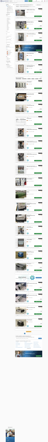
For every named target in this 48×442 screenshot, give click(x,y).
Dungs (8, 28)
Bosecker (8, 27)
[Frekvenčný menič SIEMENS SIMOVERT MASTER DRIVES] (21, 133)
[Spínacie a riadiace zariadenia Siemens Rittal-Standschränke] (21, 37)
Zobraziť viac (29, 348)
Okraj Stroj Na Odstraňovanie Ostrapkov (29, 343)
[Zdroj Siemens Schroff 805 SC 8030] (21, 311)
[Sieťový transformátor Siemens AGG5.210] (21, 323)
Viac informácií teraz (38, 277)
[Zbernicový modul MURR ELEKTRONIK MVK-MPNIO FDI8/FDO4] (21, 207)
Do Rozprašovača (18, 344)
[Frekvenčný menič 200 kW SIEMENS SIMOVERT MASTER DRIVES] (21, 145)
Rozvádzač (36, 78)
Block (8, 26)
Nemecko (9, 51)
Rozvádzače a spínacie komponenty (10, 6)
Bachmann (8, 19)
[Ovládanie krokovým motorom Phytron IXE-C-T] (21, 267)
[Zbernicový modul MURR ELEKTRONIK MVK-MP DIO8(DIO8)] (21, 218)
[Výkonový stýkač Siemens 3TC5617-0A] (21, 230)
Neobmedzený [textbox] (9, 50)
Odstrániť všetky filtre (32, 6)
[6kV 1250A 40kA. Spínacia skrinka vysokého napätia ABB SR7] (21, 194)
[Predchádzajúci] (40, 77)
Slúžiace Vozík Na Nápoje (28, 347)
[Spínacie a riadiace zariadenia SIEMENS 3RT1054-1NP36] (21, 97)
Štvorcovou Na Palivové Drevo (37, 347)
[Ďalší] (41, 77)
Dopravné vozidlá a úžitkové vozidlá (10, 9)
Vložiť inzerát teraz (38, 50)
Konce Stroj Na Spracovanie (19, 347)
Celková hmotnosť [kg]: (8, 39)
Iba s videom (8, 66)
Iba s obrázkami (9, 65)
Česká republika (10, 52)
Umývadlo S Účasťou (36, 344)
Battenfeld (29, 78)
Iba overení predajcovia (10, 67)
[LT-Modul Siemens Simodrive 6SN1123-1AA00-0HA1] (21, 298)
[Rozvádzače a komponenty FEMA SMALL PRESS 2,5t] (21, 25)
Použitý (8, 59)
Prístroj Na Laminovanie (27, 344)
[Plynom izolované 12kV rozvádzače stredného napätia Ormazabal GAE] (21, 121)
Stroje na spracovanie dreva (10, 11)
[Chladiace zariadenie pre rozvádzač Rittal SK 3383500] (21, 243)
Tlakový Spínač (41, 78)
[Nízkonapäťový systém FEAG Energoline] (21, 85)
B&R (7, 25)
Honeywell (8, 22)
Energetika (9, 5)
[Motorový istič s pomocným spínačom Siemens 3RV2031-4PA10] (21, 56)
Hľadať (40, 338)
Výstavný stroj (8, 58)
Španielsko (9, 53)
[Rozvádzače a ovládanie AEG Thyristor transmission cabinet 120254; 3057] (21, 69)
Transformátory (24, 78)
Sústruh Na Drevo (36, 343)
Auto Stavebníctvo (18, 343)
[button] (47, 1)
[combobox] (10, 50)
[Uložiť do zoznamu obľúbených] (41, 22)
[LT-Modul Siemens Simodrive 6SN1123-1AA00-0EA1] (21, 286)
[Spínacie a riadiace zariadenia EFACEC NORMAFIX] (21, 182)
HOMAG (8, 21)
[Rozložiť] (28, 19)
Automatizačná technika (10, 12)
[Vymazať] (28, 6)
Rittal (8, 20)
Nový (8, 57)
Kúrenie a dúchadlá (18, 78)
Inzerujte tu (10, 427)
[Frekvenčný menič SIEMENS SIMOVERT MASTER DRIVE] (21, 157)
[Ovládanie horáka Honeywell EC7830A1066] (21, 255)
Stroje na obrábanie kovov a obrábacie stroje (10, 8)
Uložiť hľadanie (29, 331)
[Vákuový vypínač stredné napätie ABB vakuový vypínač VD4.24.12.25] (21, 170)
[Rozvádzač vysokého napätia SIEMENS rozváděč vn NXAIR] (21, 13)
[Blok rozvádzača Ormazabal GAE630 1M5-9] (21, 108)
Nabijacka (33, 78)
